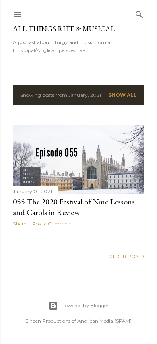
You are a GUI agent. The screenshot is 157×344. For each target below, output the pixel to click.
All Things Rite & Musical (64, 28)
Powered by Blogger (85, 305)
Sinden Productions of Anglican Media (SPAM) (78, 321)
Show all (122, 95)
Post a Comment (52, 224)
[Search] (139, 13)
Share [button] (19, 224)
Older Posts (126, 256)
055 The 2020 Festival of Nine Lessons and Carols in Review (74, 206)
